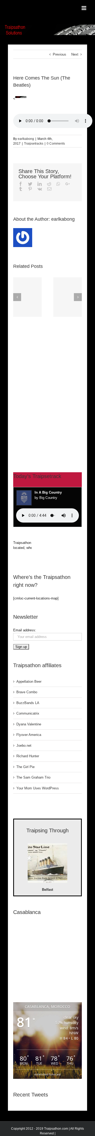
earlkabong (26, 139)
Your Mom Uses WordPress (37, 788)
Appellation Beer (28, 681)
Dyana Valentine (28, 724)
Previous (59, 54)
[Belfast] (47, 863)
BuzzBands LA (27, 703)
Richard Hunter (27, 756)
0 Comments (56, 143)
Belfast (47, 890)
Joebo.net (23, 746)
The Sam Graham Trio (33, 777)
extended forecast (47, 1074)
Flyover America (28, 735)
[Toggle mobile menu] (84, 8)
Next (74, 54)
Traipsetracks (33, 143)
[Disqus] (47, 385)
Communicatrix (27, 713)
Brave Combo (26, 692)
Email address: (24, 630)
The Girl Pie (25, 767)
